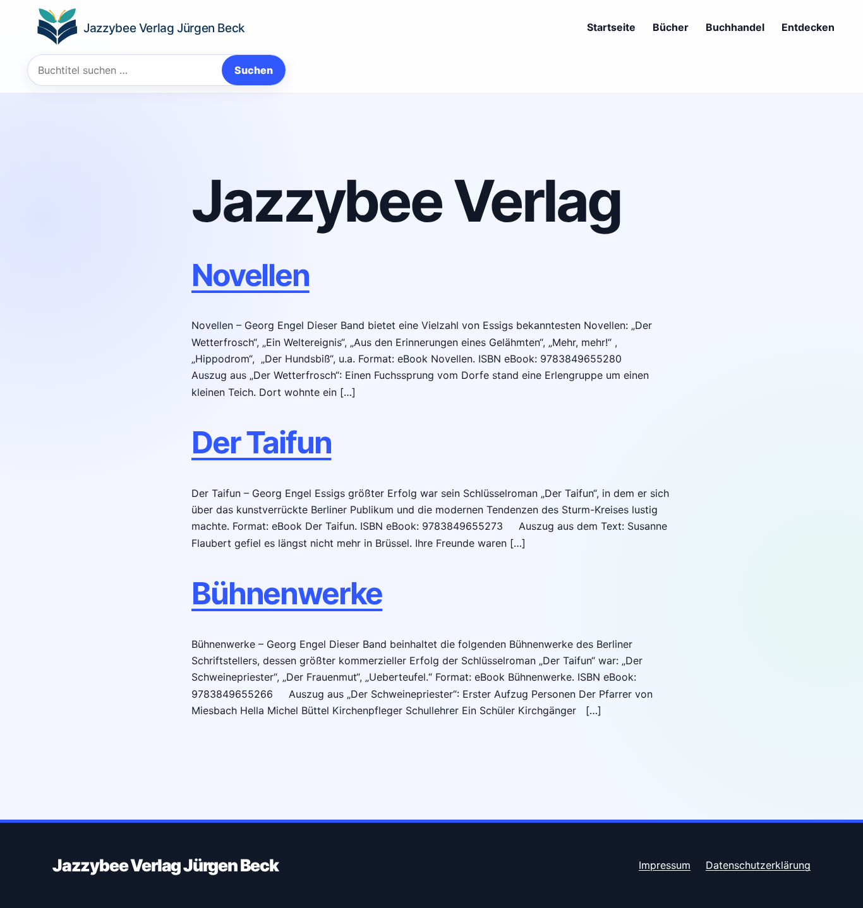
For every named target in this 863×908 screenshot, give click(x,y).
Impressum (665, 865)
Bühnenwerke (286, 593)
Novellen (250, 275)
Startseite (611, 27)
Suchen (253, 70)
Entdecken (808, 27)
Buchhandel (735, 27)
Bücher (671, 27)
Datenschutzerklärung (758, 865)
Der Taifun (261, 442)
